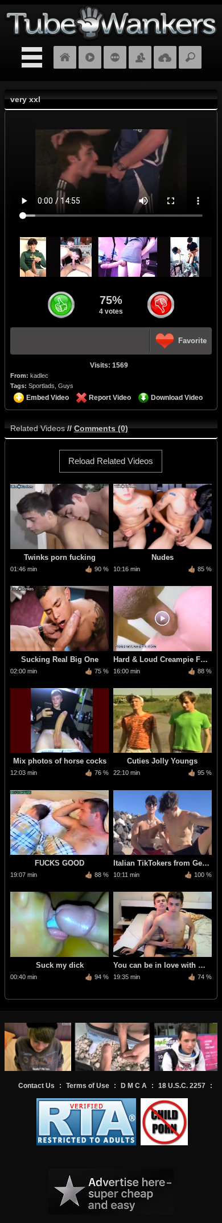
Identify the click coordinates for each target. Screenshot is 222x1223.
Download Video (177, 398)
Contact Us (36, 1086)
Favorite (192, 340)
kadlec (39, 375)
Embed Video (47, 398)
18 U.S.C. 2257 (181, 1086)
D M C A (134, 1086)
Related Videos (37, 428)
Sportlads (41, 385)
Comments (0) (101, 428)
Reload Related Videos (110, 461)
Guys (65, 385)
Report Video (110, 398)
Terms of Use (87, 1086)
